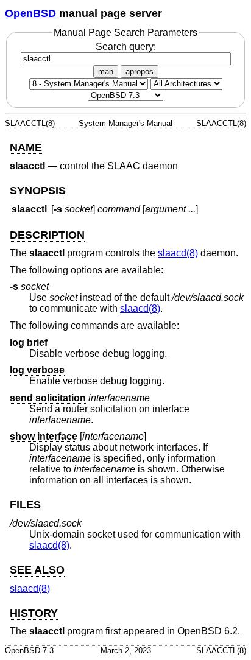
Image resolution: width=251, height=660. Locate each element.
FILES (25, 505)
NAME (26, 147)
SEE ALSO (37, 570)
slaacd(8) (178, 253)
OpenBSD (30, 13)
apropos (139, 71)
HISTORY (34, 613)
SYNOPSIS (38, 190)
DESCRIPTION (47, 235)
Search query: (126, 46)
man (105, 71)
